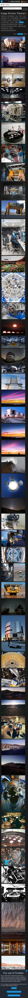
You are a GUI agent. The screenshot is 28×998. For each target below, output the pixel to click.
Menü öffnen (6, 5)
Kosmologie (4, 18)
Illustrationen (5, 22)
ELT (9, 18)
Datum (25, 34)
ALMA (16, 16)
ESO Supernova (15, 18)
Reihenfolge (20, 34)
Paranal (21, 22)
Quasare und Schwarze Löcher (9, 26)
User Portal (17, 1)
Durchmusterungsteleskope (8, 30)
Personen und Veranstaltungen (9, 24)
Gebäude (20, 24)
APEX (20, 16)
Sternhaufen (4, 28)
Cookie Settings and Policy (14, 995)
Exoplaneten (23, 18)
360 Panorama (10, 16)
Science (12, 1)
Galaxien (9, 20)
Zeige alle (3, 16)
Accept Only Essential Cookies (14, 991)
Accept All (14, 988)
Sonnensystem (21, 26)
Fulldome (3, 20)
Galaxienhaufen (17, 20)
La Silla (12, 22)
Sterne (10, 28)
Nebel (16, 22)
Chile (24, 16)
